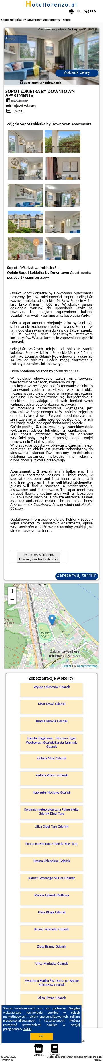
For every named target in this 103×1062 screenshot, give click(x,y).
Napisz (97, 1059)
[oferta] (21, 82)
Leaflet (67, 666)
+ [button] (12, 591)
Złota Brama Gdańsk (51, 946)
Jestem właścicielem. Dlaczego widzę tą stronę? (38, 557)
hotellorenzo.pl (52, 5)
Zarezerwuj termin (76, 575)
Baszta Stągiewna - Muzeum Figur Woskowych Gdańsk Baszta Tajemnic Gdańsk (51, 742)
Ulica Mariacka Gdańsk (51, 964)
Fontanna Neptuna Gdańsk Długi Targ (51, 844)
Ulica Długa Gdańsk (51, 912)
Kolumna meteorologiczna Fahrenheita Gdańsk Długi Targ (51, 811)
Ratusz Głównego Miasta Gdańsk (51, 878)
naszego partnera (36, 531)
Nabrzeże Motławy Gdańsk (51, 792)
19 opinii (27, 278)
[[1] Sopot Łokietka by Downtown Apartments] (51, 56)
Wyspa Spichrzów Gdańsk (52, 687)
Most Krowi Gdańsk (51, 704)
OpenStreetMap (87, 666)
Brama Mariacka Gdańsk (51, 929)
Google (74, 1008)
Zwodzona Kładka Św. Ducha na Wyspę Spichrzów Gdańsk (52, 983)
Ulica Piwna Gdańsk (52, 998)
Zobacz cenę (77, 72)
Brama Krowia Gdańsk (51, 721)
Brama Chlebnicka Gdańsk (51, 861)
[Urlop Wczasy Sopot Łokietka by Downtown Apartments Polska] (33, 147)
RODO (27, 1029)
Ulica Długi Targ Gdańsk (51, 827)
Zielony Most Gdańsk (51, 758)
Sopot (10, 39)
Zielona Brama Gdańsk (52, 775)
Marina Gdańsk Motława (51, 895)
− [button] (12, 599)
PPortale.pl (7, 1060)
